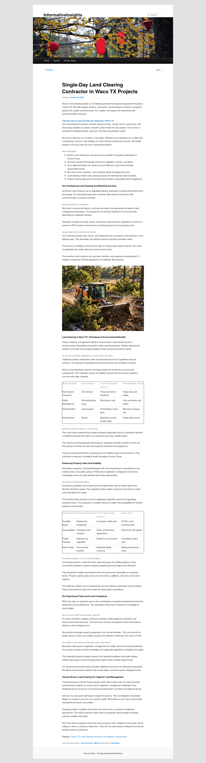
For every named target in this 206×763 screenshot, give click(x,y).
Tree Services (86, 743)
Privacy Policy (70, 60)
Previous (48, 69)
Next (159, 69)
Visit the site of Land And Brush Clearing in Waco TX (88, 120)
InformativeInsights (63, 15)
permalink (116, 743)
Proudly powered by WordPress (109, 753)
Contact (57, 60)
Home (46, 60)
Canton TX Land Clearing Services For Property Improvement (98, 736)
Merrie (97, 743)
